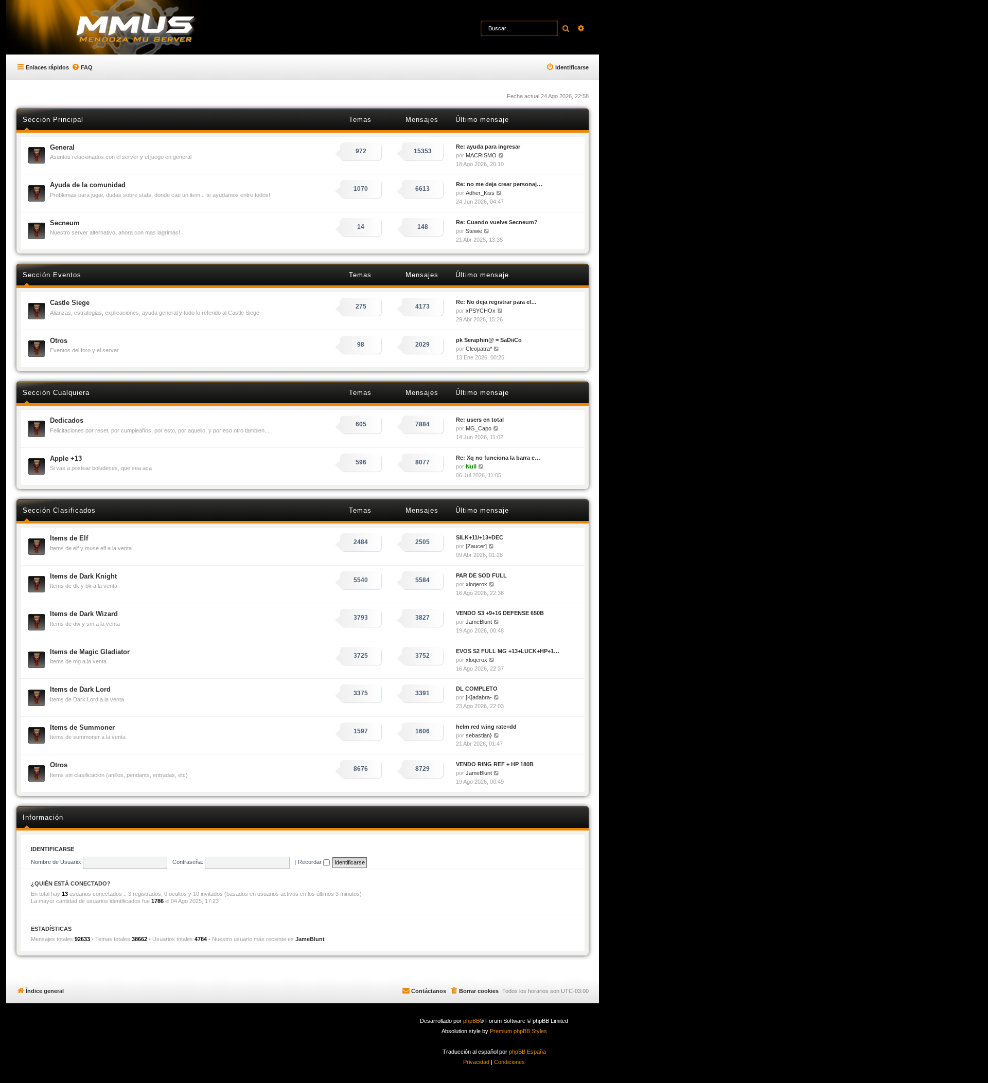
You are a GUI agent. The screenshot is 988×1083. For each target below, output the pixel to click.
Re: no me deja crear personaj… (499, 184)
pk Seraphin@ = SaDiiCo (489, 340)
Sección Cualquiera (56, 392)
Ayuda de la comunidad (88, 185)
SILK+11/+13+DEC (479, 537)
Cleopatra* (479, 349)
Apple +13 (66, 458)
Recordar (310, 862)
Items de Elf (69, 538)
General (62, 147)
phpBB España (527, 1052)
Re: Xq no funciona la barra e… (498, 458)
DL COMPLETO (477, 688)
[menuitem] (82, 67)
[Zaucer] (476, 546)
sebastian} (479, 735)
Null (471, 466)
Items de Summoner (82, 727)
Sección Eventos (52, 275)
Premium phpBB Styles (518, 1031)
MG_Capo (478, 428)
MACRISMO (481, 155)
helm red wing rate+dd (486, 727)
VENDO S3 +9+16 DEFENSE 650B (500, 613)
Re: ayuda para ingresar (488, 146)
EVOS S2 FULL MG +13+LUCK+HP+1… (507, 651)
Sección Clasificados (59, 510)
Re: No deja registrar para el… (496, 302)
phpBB (471, 1021)
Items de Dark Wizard (84, 614)
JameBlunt (479, 622)
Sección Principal (53, 119)
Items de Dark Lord (80, 689)
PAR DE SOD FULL (481, 575)
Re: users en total (480, 420)
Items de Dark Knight (83, 576)
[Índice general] (154, 28)
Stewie (474, 231)
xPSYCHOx (481, 311)
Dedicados (66, 420)
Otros (58, 341)
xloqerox (476, 584)
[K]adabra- (479, 697)
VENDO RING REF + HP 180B (495, 764)
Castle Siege (70, 302)
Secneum (65, 223)
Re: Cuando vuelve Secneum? (497, 222)
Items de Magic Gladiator (90, 652)
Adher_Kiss (480, 193)
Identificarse (52, 849)
